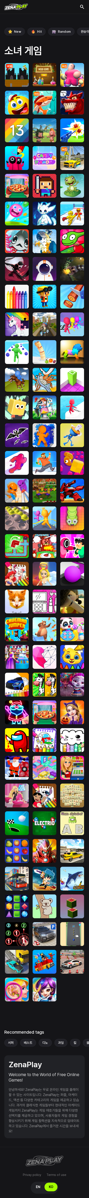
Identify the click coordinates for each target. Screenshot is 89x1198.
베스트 (28, 1043)
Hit (39, 32)
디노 (45, 1043)
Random (64, 32)
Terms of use (56, 1175)
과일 (61, 1043)
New (17, 32)
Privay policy (32, 1175)
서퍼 (11, 1043)
